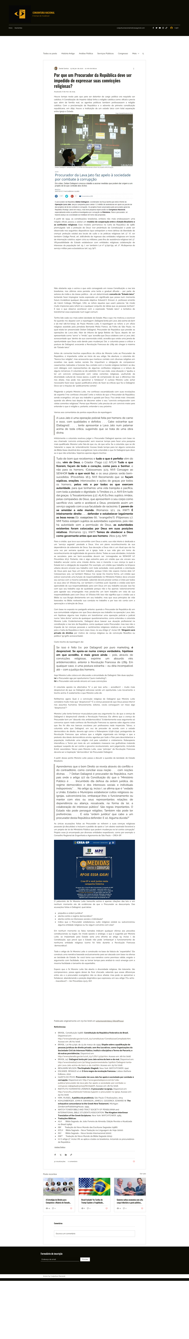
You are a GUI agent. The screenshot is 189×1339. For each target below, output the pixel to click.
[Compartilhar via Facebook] (55, 1155)
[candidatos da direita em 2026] (59, 1187)
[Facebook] (153, 28)
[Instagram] (163, 28)
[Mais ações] (133, 68)
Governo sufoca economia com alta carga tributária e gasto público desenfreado (130, 1201)
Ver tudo (143, 1174)
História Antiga (68, 53)
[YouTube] (160, 28)
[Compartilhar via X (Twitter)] (60, 1155)
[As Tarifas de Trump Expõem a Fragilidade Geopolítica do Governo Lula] (94, 1187)
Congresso (123, 53)
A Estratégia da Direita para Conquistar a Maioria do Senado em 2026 (58, 1201)
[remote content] (94, 268)
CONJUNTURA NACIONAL (44, 12)
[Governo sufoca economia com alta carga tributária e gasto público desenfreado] (130, 1187)
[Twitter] (156, 28)
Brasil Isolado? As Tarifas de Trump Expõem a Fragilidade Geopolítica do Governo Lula (92, 1201)
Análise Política (86, 53)
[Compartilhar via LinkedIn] (66, 1155)
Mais (134, 53)
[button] (143, 53)
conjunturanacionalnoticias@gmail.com (131, 28)
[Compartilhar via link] (71, 1155)
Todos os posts (50, 53)
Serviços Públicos (105, 53)
